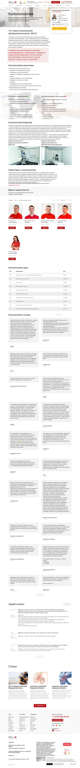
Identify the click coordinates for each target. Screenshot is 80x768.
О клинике (10, 726)
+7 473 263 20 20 (57, 12)
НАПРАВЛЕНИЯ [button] (19, 5)
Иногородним (33, 728)
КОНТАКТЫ (67, 5)
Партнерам (32, 724)
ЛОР (20, 722)
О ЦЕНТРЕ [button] (10, 5)
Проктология (22, 726)
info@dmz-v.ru (58, 730)
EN (31, 730)
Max (42, 2)
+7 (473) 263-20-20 (66, 1)
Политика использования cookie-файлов (16, 746)
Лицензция (11, 742)
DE (33, 730)
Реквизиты (32, 717)
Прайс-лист (11, 717)
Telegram (48, 2)
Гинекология (22, 719)
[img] (24, 155)
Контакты (10, 728)
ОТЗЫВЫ (45, 5)
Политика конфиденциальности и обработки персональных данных (19, 752)
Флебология (22, 721)
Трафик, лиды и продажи (12, 765)
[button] (55, 2)
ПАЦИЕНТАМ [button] (37, 5)
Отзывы (10, 724)
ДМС (31, 722)
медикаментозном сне (14, 185)
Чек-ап (20, 730)
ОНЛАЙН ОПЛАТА (59, 5)
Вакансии (32, 726)
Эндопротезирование (24, 717)
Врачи (9, 719)
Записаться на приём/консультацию (59, 28)
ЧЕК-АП (51, 5)
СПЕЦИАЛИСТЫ (28, 5)
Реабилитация (22, 728)
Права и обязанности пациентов (16, 748)
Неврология (22, 724)
